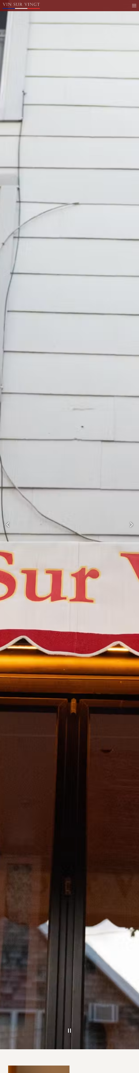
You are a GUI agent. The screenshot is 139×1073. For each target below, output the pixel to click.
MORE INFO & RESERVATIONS (95, 548)
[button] (117, 508)
